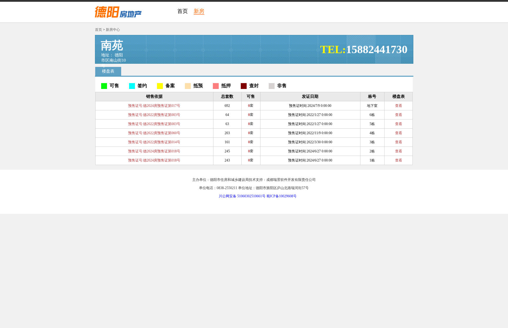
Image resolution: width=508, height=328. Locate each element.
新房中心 (113, 30)
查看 (398, 106)
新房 (199, 11)
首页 (182, 11)
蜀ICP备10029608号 (281, 196)
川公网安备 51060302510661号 (242, 196)
